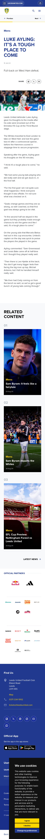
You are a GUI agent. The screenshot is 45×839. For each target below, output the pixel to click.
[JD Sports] (17, 612)
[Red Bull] (15, 583)
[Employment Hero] (17, 650)
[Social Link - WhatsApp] (7, 725)
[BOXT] (17, 631)
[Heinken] (27, 631)
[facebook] (28, 81)
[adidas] (29, 583)
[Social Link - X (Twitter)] (13, 719)
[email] (39, 81)
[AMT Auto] (27, 612)
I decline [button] (27, 826)
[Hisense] (8, 602)
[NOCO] (8, 631)
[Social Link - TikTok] (27, 719)
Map (11, 694)
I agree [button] (27, 821)
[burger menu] (39, 11)
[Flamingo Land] (27, 602)
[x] (34, 81)
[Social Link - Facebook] (7, 719)
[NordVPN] (27, 640)
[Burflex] (37, 602)
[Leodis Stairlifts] (37, 640)
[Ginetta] (17, 640)
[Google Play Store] (27, 747)
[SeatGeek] (8, 640)
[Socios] (37, 631)
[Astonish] (17, 602)
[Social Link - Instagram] (20, 719)
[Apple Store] (11, 747)
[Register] (39, 3)
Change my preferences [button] (27, 830)
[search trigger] (33, 11)
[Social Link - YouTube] (33, 719)
